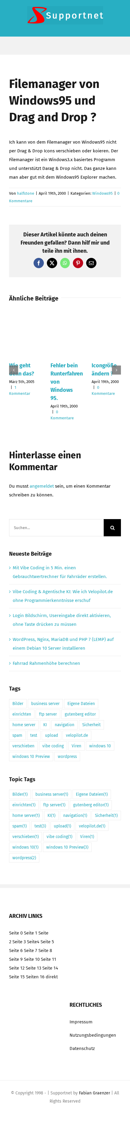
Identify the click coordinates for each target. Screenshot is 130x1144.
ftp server (48, 714)
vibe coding (53, 746)
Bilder (17, 703)
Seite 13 (33, 968)
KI (45, 724)
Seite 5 (47, 941)
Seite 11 (48, 959)
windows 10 (100, 746)
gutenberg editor (80, 714)
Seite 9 (16, 959)
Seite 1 (30, 933)
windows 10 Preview (31, 756)
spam (17, 735)
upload (51, 735)
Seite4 (33, 941)
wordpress (67, 756)
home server (23, 724)
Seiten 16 (35, 977)
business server (45, 703)
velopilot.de (77, 735)
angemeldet (42, 486)
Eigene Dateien (81, 703)
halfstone (25, 193)
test (33, 735)
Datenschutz (82, 1048)
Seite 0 (16, 933)
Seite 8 (45, 950)
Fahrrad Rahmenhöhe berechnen (46, 663)
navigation (64, 724)
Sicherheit (91, 724)
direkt (52, 977)
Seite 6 (16, 950)
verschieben (23, 746)
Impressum (81, 1022)
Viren (76, 746)
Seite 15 (17, 977)
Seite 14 (50, 968)
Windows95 (102, 193)
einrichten (21, 714)
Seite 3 (19, 941)
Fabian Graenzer (94, 1093)
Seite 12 (16, 968)
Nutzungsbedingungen (93, 1035)
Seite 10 (32, 959)
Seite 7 (30, 950)
